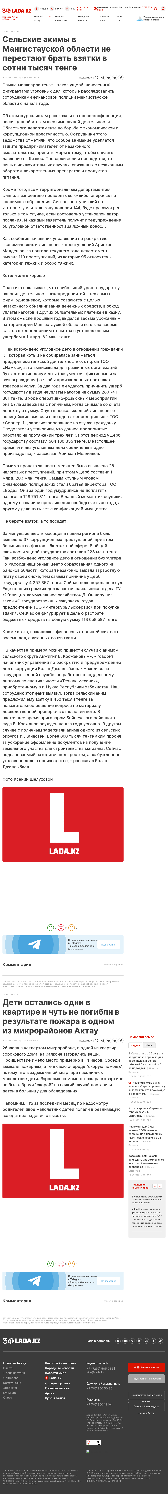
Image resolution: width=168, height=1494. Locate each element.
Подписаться (108, 944)
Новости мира (55, 1373)
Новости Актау (38, 18)
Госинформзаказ (58, 1388)
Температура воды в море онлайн (146, 1397)
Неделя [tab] (135, 1045)
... (130, 15)
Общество (11, 1378)
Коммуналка (12, 1383)
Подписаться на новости (146, 1378)
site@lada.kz (95, 1372)
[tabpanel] (147, 1114)
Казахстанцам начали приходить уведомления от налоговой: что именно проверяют (146, 1163)
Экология (10, 1387)
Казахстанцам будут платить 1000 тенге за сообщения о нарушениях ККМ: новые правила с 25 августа (145, 1135)
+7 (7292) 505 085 (99, 1368)
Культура (10, 1392)
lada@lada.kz (101, 1430)
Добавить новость (147, 1367)
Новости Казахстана (60, 1363)
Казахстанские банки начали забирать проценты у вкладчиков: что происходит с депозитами (147, 1090)
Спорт (7, 1397)
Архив (49, 1393)
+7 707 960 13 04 (99, 1404)
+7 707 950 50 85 (99, 1388)
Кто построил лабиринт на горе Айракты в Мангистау (145, 1112)
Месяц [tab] (149, 1045)
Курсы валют (55, 1398)
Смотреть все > (82, 8)
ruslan (36, 77)
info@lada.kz (104, 1428)
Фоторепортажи (57, 1383)
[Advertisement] (63, 900)
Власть (8, 1368)
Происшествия (9, 77)
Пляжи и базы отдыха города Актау (146, 1408)
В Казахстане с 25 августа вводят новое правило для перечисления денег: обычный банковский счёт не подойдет (145, 1062)
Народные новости (59, 1368)
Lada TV (55, 1378)
